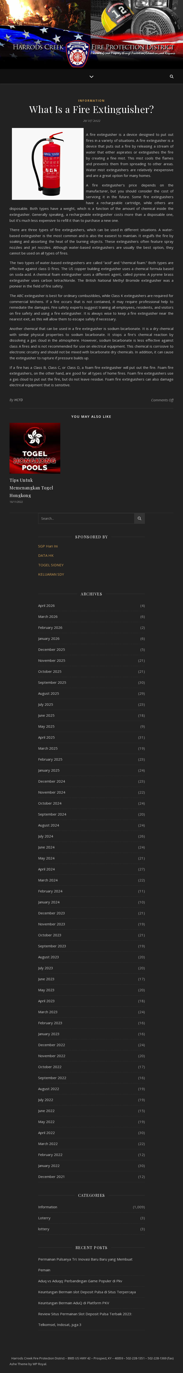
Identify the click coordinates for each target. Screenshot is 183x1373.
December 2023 (51, 913)
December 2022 (51, 1044)
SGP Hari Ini (48, 546)
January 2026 (49, 638)
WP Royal (39, 1364)
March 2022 (48, 1143)
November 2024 (51, 792)
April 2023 (46, 1000)
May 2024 (46, 858)
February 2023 (50, 1022)
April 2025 (46, 737)
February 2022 (50, 1154)
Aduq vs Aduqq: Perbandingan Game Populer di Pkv (80, 1280)
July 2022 (45, 1099)
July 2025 (45, 704)
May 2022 (46, 1121)
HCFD (18, 400)
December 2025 (51, 649)
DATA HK (46, 555)
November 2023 (51, 924)
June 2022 (46, 1110)
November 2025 (51, 660)
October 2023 (49, 935)
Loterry (44, 1217)
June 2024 (46, 847)
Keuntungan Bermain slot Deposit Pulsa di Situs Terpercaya (87, 1291)
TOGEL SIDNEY (51, 564)
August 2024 (48, 825)
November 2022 (51, 1055)
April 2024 (46, 869)
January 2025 (49, 770)
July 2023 (45, 967)
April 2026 (46, 605)
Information (91, 101)
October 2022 (49, 1066)
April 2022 (46, 1132)
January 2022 (49, 1165)
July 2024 (45, 836)
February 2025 (50, 759)
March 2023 (48, 1011)
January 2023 (49, 1033)
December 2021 (51, 1176)
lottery (43, 1228)
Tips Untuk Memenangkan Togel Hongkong (31, 487)
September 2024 (52, 814)
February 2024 (50, 891)
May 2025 (46, 726)
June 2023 (46, 978)
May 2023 (46, 989)
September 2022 (52, 1077)
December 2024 (51, 781)
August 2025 (48, 693)
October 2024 (49, 803)
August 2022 (48, 1088)
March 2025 (48, 748)
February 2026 (50, 627)
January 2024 (49, 902)
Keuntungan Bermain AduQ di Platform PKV (73, 1302)
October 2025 (49, 671)
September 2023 (52, 946)
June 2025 (46, 715)
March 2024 (48, 880)
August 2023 (48, 956)
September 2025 (52, 682)
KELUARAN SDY (51, 574)
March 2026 (48, 616)
